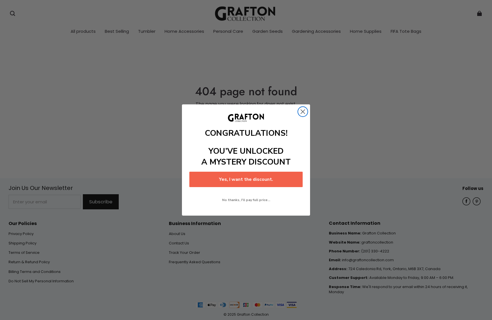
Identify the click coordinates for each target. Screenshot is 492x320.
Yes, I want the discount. (246, 179)
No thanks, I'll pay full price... (246, 200)
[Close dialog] (303, 112)
